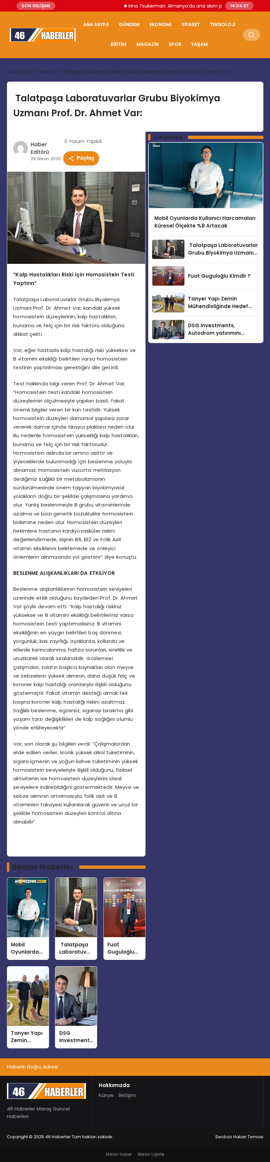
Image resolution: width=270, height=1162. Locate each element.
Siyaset (190, 24)
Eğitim (118, 44)
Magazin (147, 44)
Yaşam (199, 44)
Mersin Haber (119, 1154)
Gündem (129, 24)
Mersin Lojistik (151, 1154)
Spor (175, 44)
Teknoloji (222, 24)
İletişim (127, 1095)
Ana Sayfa (96, 24)
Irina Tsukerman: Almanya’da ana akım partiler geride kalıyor (185, 6)
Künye (106, 1095)
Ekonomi (160, 24)
